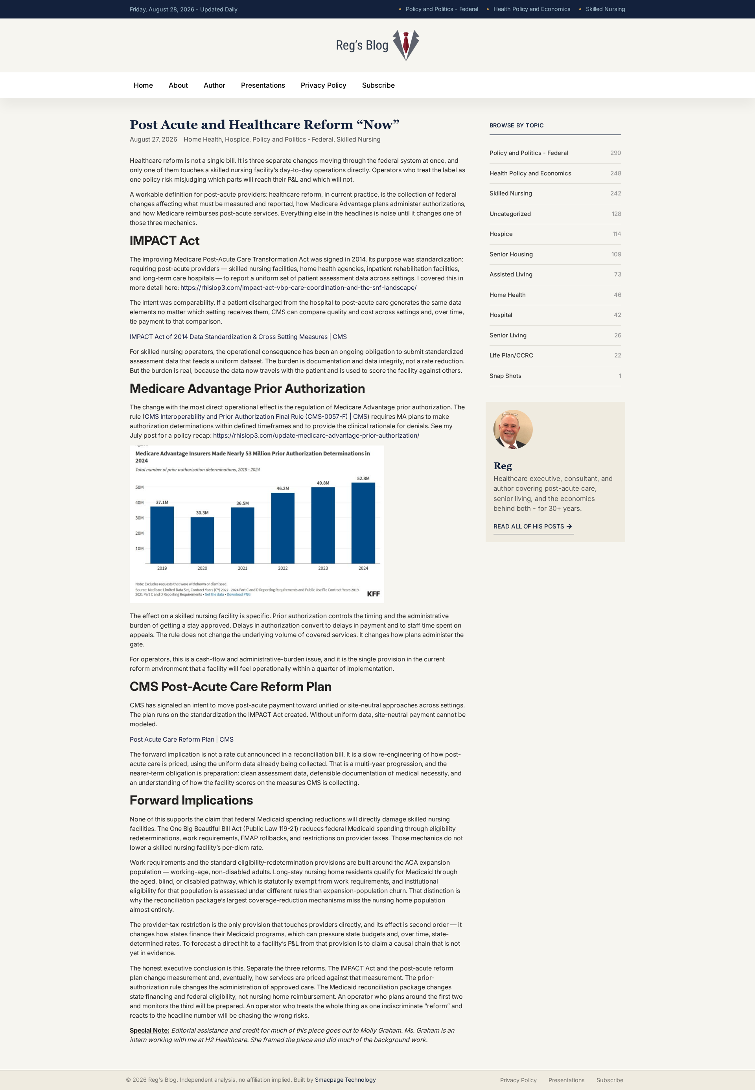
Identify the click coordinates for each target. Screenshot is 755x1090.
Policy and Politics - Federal (438, 9)
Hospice (237, 139)
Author (214, 85)
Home (143, 85)
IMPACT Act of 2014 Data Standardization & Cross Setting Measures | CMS (238, 337)
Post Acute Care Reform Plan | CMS (182, 739)
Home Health (203, 139)
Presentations (263, 85)
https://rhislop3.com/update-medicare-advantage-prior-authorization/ (316, 435)
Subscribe (378, 85)
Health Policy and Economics (528, 9)
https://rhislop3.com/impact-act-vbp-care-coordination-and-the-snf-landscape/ (298, 287)
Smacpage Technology (345, 1079)
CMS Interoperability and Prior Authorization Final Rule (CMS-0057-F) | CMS (256, 416)
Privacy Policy (323, 85)
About (178, 85)
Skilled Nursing (601, 9)
